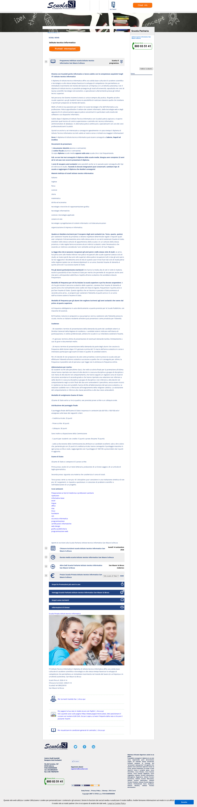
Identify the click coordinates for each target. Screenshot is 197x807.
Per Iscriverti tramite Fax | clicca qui (71, 699)
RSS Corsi (112, 790)
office (53, 506)
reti (52, 516)
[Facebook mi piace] (75, 761)
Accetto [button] (184, 802)
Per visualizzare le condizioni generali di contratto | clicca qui (81, 730)
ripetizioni (55, 496)
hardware (55, 513)
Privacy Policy (96, 790)
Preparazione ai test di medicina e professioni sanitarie (72, 493)
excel (53, 501)
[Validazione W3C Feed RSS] (95, 786)
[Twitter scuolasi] (75, 748)
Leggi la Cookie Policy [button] (117, 803)
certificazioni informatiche (61, 524)
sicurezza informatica (59, 518)
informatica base (57, 498)
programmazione (58, 521)
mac (53, 508)
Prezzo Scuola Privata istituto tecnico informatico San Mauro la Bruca (81, 575)
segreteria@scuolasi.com (79, 769)
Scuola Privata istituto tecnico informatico (65, 614)
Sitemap (104, 790)
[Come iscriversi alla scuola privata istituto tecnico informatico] (113, 10)
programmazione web (59, 531)
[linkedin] (93, 748)
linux (53, 511)
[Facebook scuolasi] (84, 748)
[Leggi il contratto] (53, 732)
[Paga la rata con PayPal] (53, 717)
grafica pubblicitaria (59, 529)
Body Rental (85, 790)
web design (55, 526)
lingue (53, 503)
